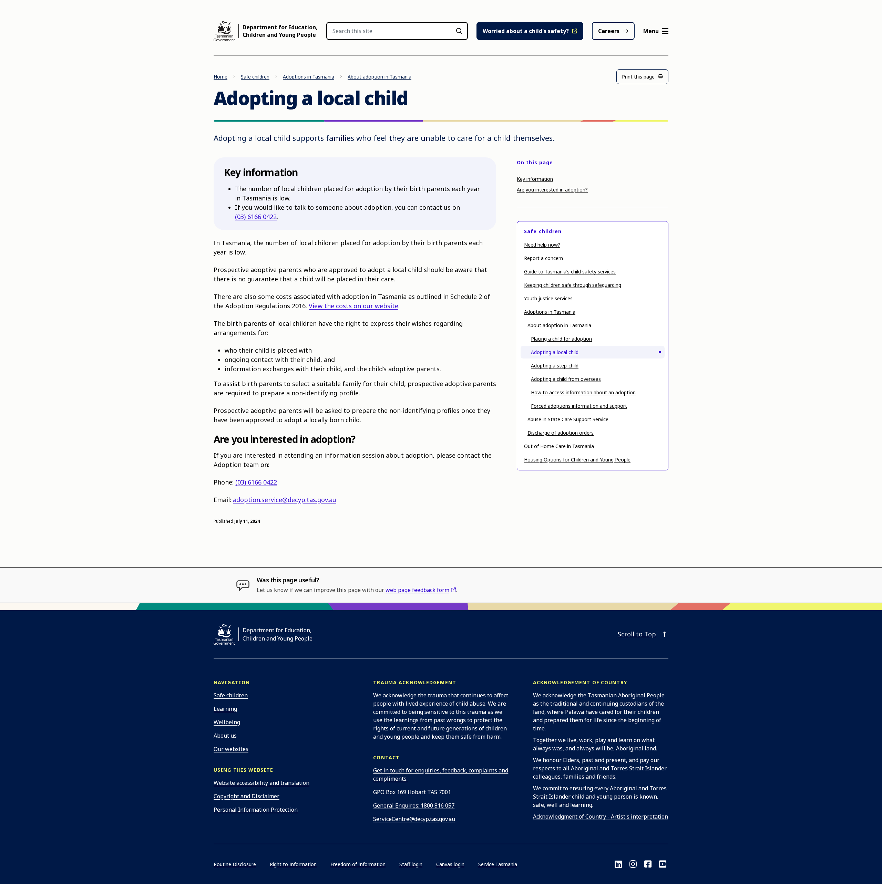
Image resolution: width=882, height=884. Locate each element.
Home (220, 76)
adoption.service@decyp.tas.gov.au (284, 500)
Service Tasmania (497, 864)
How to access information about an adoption (583, 392)
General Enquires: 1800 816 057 (413, 805)
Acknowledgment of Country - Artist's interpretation (600, 816)
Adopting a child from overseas (566, 379)
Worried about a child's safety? (526, 31)
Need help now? (542, 244)
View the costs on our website (353, 306)
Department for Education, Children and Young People (280, 31)
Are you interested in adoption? (552, 189)
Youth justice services (548, 298)
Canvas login (450, 864)
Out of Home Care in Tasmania (559, 446)
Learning (225, 709)
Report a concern (543, 258)
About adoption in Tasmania (379, 76)
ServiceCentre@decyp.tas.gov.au (414, 819)
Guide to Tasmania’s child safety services (570, 271)
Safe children (255, 76)
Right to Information (293, 864)
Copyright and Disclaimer (246, 796)
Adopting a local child (554, 352)
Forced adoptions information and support (579, 406)
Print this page (638, 76)
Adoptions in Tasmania (308, 76)
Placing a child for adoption (561, 338)
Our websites (231, 749)
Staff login (410, 864)
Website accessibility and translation (261, 783)
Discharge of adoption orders (560, 432)
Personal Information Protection (256, 809)
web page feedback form (417, 590)
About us (225, 735)
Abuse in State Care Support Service (567, 419)
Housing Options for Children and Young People (577, 459)
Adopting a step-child (554, 365)
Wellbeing (227, 722)
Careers (608, 31)
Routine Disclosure (235, 864)
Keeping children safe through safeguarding (572, 285)
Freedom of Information (358, 864)
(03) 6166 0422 (256, 216)
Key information (535, 179)
